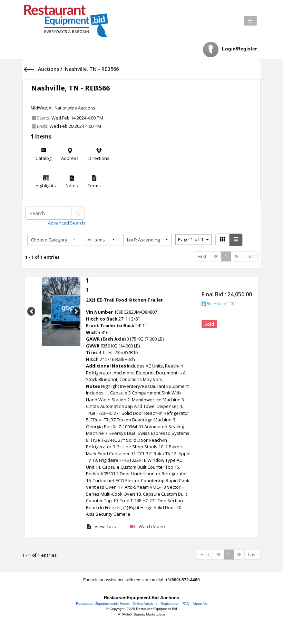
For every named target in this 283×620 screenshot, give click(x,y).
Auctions (49, 69)
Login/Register (239, 48)
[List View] (236, 239)
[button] (53, 240)
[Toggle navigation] (250, 21)
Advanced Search (66, 223)
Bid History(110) (220, 303)
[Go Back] (31, 69)
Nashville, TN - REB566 (70, 88)
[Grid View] (222, 239)
